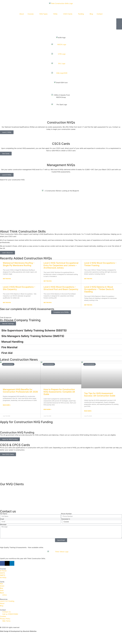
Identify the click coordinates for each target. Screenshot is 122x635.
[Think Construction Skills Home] (61, 5)
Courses (31, 14)
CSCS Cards (67, 14)
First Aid (6, 353)
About (21, 14)
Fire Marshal (9, 347)
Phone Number (66, 513)
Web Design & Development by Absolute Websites (18, 631)
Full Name (3, 513)
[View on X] (7, 563)
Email (2, 519)
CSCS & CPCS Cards (15, 445)
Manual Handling (12, 341)
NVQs (55, 14)
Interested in (65, 519)
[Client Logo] (61, 497)
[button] (2, 34)
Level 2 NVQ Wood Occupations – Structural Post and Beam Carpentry (61, 288)
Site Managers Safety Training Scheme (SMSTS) (32, 336)
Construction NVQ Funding (17, 432)
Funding (81, 14)
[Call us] (119, 28)
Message (3, 524)
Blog (91, 14)
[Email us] (119, 24)
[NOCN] (61, 48)
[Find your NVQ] (119, 20)
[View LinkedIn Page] (12, 563)
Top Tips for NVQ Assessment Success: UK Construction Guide (99, 394)
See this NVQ (7, 278)
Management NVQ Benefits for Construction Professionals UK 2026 (20, 390)
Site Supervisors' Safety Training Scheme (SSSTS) (34, 330)
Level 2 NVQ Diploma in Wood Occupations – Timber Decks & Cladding (99, 289)
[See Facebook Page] (2, 563)
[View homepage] (61, 553)
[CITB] (61, 57)
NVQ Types (43, 14)
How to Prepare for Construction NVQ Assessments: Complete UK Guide (59, 391)
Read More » (7, 405)
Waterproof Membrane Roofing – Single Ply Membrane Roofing (18, 264)
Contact (100, 14)
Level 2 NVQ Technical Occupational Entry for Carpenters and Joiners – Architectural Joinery (61, 265)
